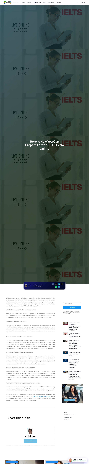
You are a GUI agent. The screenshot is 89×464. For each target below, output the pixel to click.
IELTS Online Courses (45, 137)
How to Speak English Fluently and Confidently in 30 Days (74, 335)
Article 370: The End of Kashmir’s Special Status (74, 354)
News (65, 412)
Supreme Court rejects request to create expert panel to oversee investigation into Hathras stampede (75, 374)
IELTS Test (66, 420)
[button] (53, 284)
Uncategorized (68, 417)
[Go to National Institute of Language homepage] (11, 2)
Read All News (30, 441)
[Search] (77, 2)
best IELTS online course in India (41, 396)
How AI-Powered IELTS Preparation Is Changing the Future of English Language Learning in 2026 (75, 326)
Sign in (83, 2)
